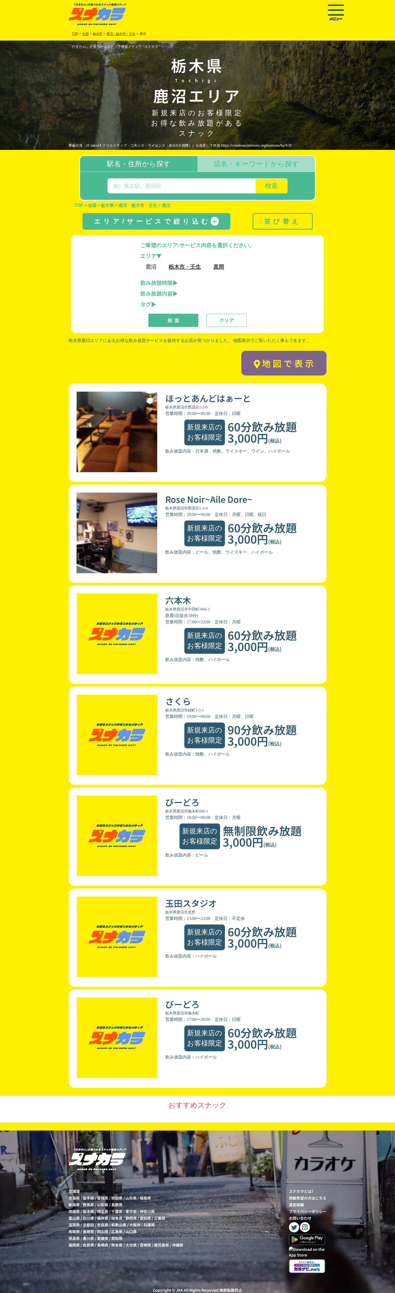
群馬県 (88, 1204)
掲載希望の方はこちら (307, 1198)
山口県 (131, 1231)
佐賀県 (88, 1245)
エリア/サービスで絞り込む (156, 221)
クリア (226, 320)
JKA (179, 1290)
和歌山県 (118, 1224)
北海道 (74, 1191)
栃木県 (88, 1211)
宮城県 (102, 1198)
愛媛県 (102, 1238)
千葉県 (117, 1211)
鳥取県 (74, 1231)
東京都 (131, 1211)
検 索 (173, 320)
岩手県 (88, 1198)
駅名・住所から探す (139, 164)
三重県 (159, 1218)
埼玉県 (102, 1211)
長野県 (117, 1204)
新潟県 (74, 1204)
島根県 (88, 1231)
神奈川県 (147, 1211)
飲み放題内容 (156, 293)
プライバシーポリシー (307, 1211)
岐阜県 (117, 1218)
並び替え (282, 221)
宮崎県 (145, 1245)
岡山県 (102, 1231)
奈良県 (102, 1224)
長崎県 (102, 1245)
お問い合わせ (300, 1218)
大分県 (131, 1245)
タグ (145, 304)
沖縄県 (177, 1245)
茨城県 (74, 1211)
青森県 (74, 1198)
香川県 (88, 1238)
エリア (148, 256)
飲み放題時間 (156, 283)
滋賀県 (74, 1224)
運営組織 (296, 1204)
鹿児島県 (161, 1245)
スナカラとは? (301, 1191)
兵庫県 (149, 1224)
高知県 (117, 1238)
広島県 (117, 1231)
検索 (271, 185)
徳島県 (74, 1238)
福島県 (145, 1198)
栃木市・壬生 (185, 267)
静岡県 (131, 1218)
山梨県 (102, 1204)
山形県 (131, 1198)
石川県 (88, 1218)
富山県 (74, 1218)
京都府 (88, 1224)
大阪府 (135, 1224)
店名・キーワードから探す (256, 164)
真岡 (218, 267)
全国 (85, 34)
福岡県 (74, 1245)
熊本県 (117, 1245)
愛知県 (145, 1218)
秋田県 (117, 1198)
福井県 (102, 1218)
